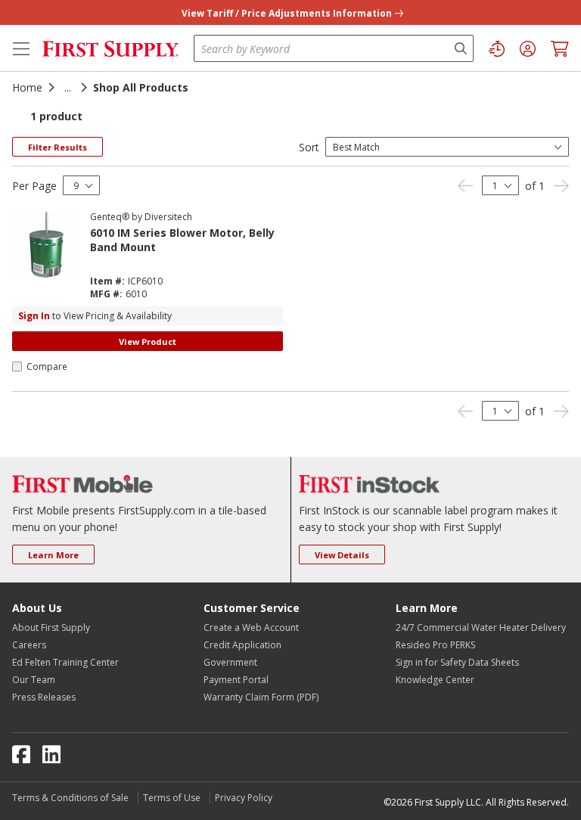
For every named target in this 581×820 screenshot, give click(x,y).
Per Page (34, 186)
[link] (465, 185)
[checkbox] (17, 366)
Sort (309, 147)
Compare (46, 366)
